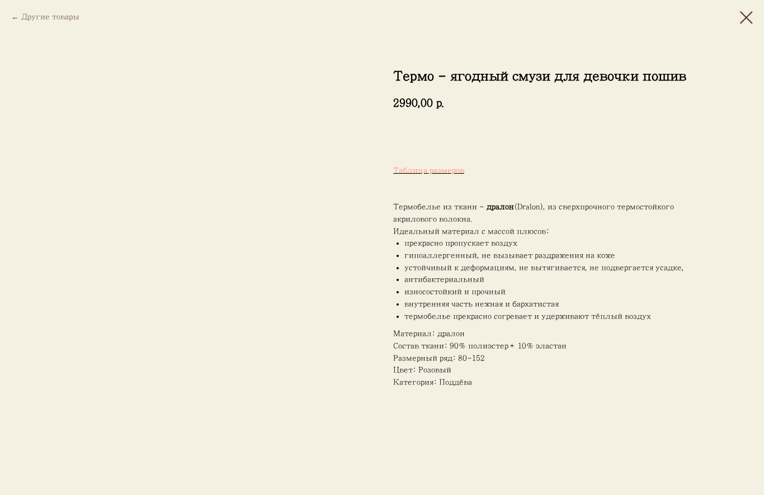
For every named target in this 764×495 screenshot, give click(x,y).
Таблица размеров (428, 170)
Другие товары (50, 17)
